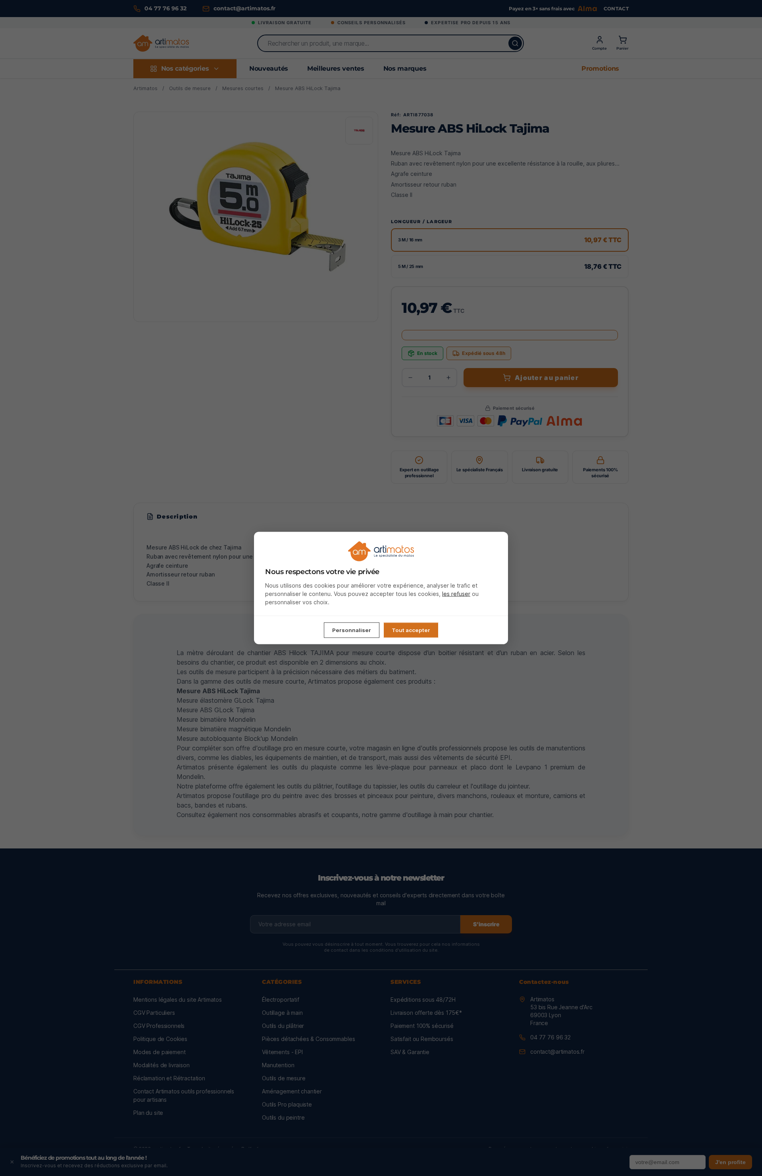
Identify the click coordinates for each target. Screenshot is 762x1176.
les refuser (456, 593)
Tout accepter (411, 630)
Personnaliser (351, 630)
